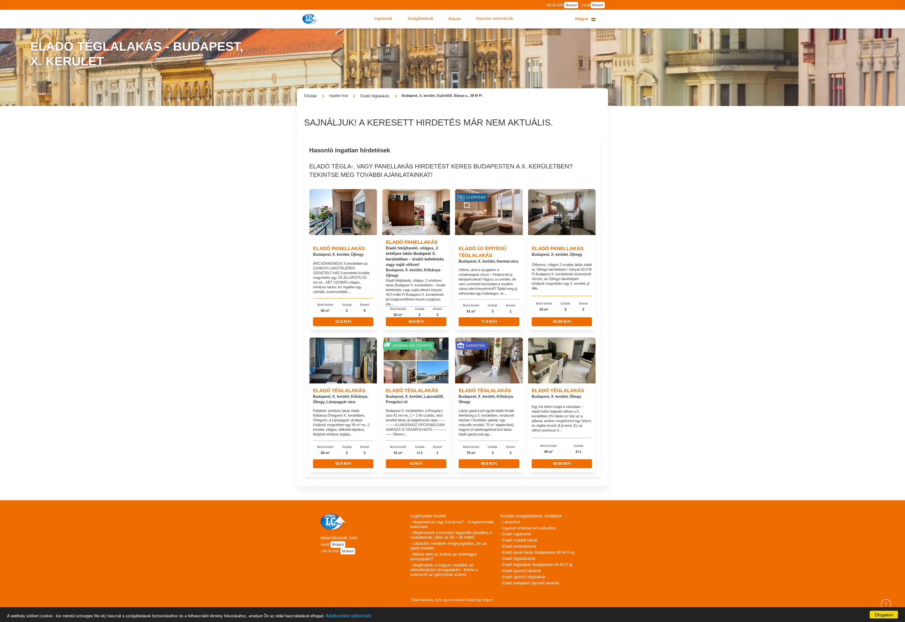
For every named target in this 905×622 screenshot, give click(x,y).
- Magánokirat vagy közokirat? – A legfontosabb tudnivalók (452, 524)
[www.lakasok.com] (310, 19)
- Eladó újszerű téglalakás (522, 577)
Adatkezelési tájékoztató (348, 615)
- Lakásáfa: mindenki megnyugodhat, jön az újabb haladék (448, 545)
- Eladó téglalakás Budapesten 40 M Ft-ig (536, 564)
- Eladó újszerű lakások (520, 571)
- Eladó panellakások (518, 546)
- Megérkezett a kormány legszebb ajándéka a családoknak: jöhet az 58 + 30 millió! (451, 535)
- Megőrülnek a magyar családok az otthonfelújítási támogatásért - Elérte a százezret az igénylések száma (443, 570)
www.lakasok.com (339, 537)
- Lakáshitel (510, 522)
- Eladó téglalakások (517, 558)
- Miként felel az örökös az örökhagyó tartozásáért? (443, 556)
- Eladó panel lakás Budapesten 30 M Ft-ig (537, 552)
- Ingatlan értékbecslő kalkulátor (528, 528)
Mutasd (571, 5)
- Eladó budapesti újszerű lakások (529, 583)
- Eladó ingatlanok (515, 534)
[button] (383, 19)
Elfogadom (884, 615)
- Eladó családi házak (519, 540)
